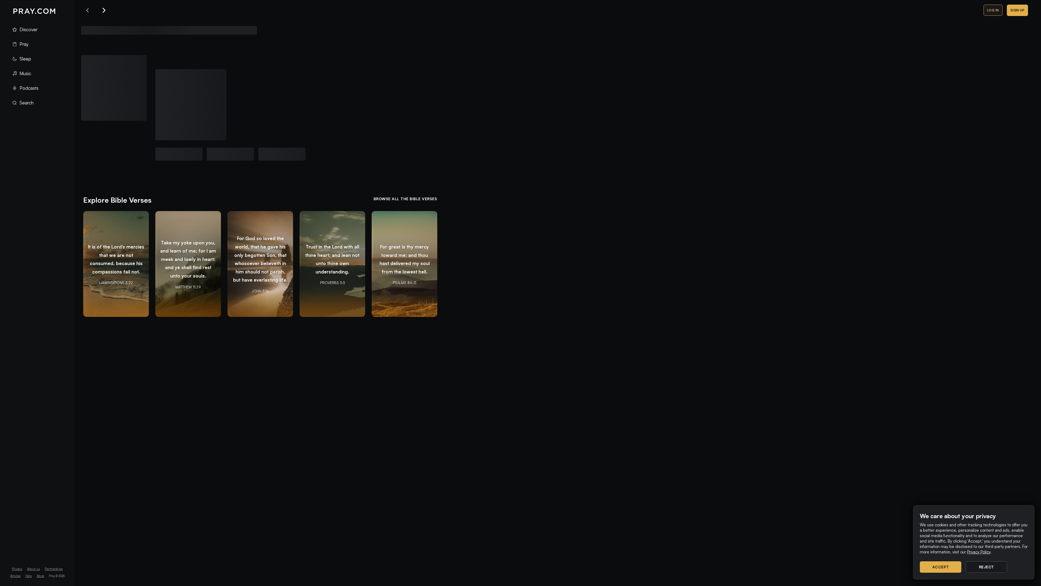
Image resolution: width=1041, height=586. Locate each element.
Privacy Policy (978, 552)
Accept (940, 567)
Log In (993, 10)
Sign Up (1017, 10)
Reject (986, 567)
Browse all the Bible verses (405, 198)
